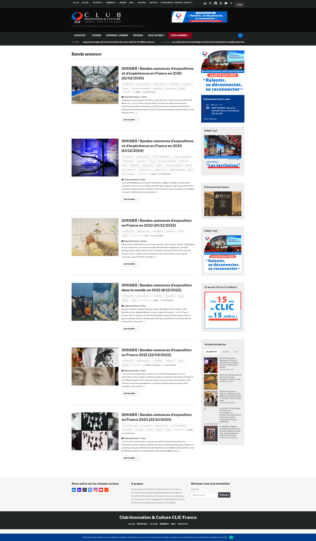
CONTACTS (153, 3)
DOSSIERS (96, 35)
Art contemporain (130, 425)
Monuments (171, 88)
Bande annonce (160, 84)
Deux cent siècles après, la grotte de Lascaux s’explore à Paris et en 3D (230, 377)
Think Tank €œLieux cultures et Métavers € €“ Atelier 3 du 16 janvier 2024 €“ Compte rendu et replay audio (230, 396)
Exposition (187, 84)
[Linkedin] (79, 490)
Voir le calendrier (210, 119)
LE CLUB (85, 3)
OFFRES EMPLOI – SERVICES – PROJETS (176, 3)
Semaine (225, 352)
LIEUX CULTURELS (156, 35)
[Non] (313, 537)
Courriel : (195, 489)
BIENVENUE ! (142, 524)
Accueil (76, 3)
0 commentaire (148, 92)
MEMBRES (110, 3)
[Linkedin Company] (205, 3)
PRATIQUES (138, 35)
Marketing (157, 88)
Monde (181, 296)
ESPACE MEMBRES (179, 35)
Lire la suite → (130, 119)
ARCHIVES (142, 3)
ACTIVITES (97, 3)
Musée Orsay (160, 170)
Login (239, 5)
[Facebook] (215, 3)
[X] (210, 3)
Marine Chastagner (153, 365)
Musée (182, 88)
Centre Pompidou (178, 425)
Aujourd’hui (211, 352)
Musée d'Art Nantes (174, 165)
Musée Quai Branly (177, 170)
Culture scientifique (182, 157)
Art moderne (146, 425)
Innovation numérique (141, 88)
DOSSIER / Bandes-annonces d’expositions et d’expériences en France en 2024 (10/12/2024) (157, 146)
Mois (236, 352)
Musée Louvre (145, 170)
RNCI (131, 3)
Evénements (128, 161)
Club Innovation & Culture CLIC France (158, 517)
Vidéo (134, 300)
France (125, 88)
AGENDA (122, 3)
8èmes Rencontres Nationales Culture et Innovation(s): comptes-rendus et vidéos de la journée (229, 362)
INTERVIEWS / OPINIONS (117, 35)
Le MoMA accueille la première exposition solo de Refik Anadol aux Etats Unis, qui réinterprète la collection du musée (230, 431)
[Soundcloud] (231, 3)
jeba (147, 236)
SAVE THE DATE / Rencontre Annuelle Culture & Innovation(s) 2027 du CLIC (225, 111)
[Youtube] (226, 3)
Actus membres (143, 84)
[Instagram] (221, 3)
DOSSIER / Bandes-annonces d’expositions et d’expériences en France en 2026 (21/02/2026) (157, 73)
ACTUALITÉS (79, 35)
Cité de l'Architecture (162, 157)
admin (138, 92)
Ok (231, 537)
